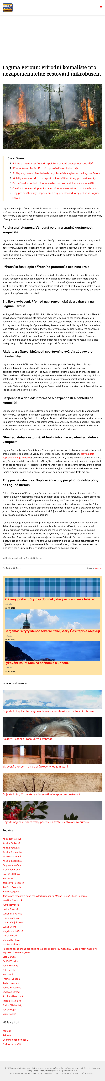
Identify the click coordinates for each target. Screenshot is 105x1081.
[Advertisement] (52, 34)
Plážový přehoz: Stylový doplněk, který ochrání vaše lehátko (50, 599)
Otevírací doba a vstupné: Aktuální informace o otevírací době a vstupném (55, 188)
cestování (98, 568)
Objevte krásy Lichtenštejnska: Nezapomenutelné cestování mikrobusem (48, 711)
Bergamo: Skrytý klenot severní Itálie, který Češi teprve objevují (52, 631)
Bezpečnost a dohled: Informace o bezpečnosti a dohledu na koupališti (53, 183)
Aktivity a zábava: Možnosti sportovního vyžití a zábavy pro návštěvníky (54, 178)
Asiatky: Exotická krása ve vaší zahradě (27, 738)
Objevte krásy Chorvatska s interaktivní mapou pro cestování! (42, 794)
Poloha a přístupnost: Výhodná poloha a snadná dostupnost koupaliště (52, 163)
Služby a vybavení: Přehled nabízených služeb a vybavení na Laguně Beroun (56, 173)
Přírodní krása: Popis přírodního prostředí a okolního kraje (45, 168)
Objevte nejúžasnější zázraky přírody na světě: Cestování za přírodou (46, 822)
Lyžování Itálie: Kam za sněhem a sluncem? (37, 663)
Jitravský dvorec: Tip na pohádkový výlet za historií (35, 766)
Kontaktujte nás (35, 558)
